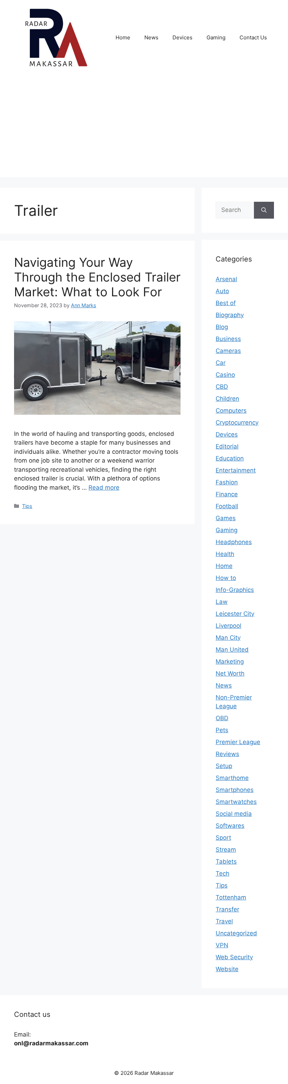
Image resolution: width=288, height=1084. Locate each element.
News (151, 37)
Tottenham (231, 897)
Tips (27, 506)
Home (123, 37)
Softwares (230, 825)
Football (227, 506)
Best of (226, 303)
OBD (222, 718)
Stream (226, 849)
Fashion (227, 482)
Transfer (227, 909)
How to (226, 577)
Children (227, 398)
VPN (222, 945)
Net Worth (230, 673)
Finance (227, 494)
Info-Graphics (235, 589)
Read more (104, 487)
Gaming (216, 37)
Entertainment (236, 470)
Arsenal (226, 279)
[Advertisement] (144, 128)
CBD (222, 386)
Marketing (230, 661)
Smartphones (235, 789)
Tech (222, 873)
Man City (228, 637)
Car (220, 362)
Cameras (228, 350)
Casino (225, 374)
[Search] (264, 210)
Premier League (238, 742)
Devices (182, 37)
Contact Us (253, 37)
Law (222, 601)
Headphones (234, 542)
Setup (224, 765)
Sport (223, 837)
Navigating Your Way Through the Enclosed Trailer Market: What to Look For (97, 277)
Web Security (234, 957)
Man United (232, 649)
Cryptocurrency (237, 422)
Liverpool (228, 625)
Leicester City (235, 613)
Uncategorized (236, 933)
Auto (222, 291)
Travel (224, 921)
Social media (234, 813)
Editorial (227, 446)
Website (227, 969)
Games (226, 518)
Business (228, 338)
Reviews (227, 753)
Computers (231, 410)
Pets (222, 730)
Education (230, 458)
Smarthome (232, 777)
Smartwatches (236, 801)
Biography (230, 314)
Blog (222, 326)
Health (225, 553)
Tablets (226, 861)
